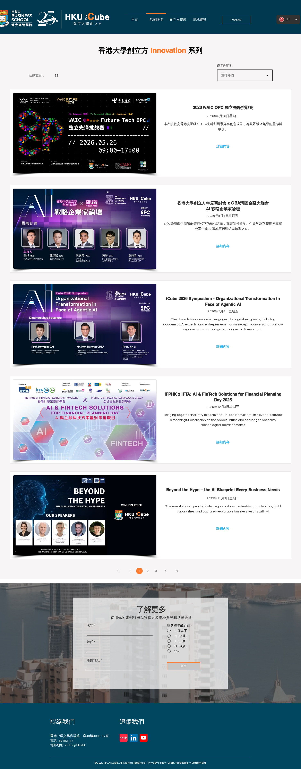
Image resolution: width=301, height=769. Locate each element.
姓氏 (90, 642)
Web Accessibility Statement (187, 762)
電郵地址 (93, 660)
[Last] (177, 571)
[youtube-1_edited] (144, 738)
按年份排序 (224, 65)
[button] (178, 17)
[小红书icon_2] (124, 738)
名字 (90, 625)
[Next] (165, 571)
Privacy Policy (157, 762)
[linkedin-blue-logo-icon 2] (134, 738)
